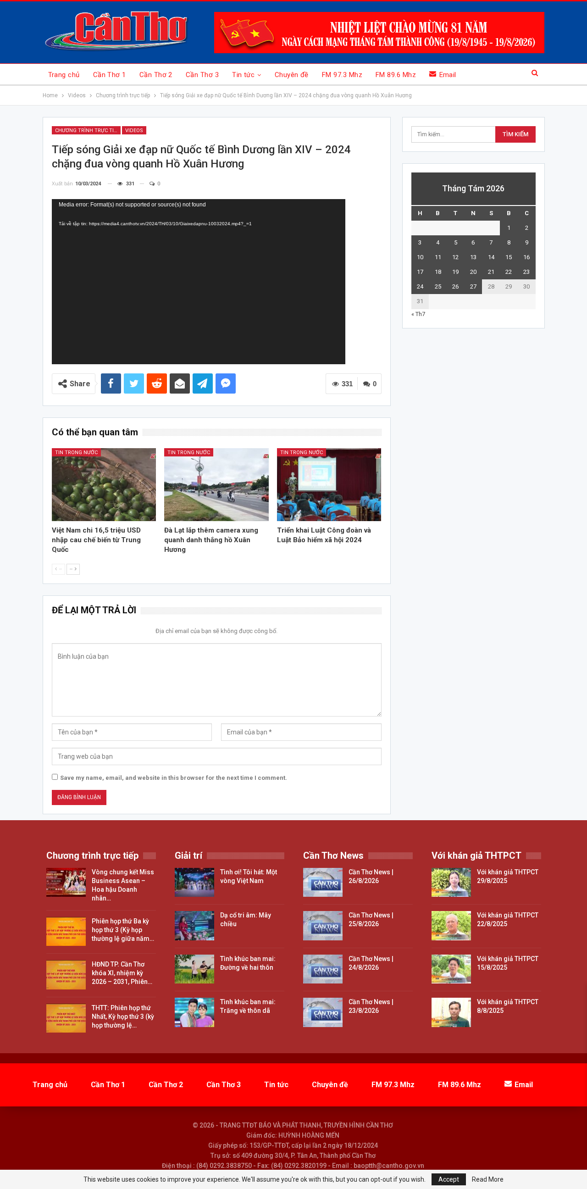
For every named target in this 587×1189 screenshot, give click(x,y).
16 (526, 257)
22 (508, 271)
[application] (198, 281)
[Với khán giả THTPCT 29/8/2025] (451, 882)
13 (473, 257)
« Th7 (418, 314)
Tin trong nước (76, 453)
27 (473, 286)
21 (491, 271)
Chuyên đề (292, 75)
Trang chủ (64, 75)
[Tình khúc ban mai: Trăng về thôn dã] (194, 1012)
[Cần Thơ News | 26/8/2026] (323, 882)
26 (455, 286)
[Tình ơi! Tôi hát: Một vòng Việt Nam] (194, 882)
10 (420, 257)
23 (526, 271)
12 (455, 257)
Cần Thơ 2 (155, 75)
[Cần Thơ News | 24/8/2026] (323, 969)
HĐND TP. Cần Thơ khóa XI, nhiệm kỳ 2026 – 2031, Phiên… (122, 973)
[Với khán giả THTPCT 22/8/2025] (451, 925)
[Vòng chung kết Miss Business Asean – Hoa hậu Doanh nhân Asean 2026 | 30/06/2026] (66, 882)
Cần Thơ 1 (109, 75)
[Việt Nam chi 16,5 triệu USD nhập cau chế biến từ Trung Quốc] (104, 484)
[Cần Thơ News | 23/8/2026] (323, 1012)
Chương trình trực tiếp (87, 130)
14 (491, 257)
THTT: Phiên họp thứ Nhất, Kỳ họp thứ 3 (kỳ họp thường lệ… (123, 1016)
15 (508, 257)
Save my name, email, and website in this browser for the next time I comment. (173, 777)
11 (438, 257)
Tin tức (243, 75)
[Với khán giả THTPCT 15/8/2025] (451, 969)
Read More (488, 1179)
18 (438, 271)
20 (473, 271)
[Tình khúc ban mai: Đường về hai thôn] (194, 969)
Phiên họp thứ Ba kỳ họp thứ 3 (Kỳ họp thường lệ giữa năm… (123, 929)
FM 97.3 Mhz (342, 75)
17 (420, 271)
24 (420, 286)
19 (455, 271)
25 (438, 286)
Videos (134, 130)
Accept (448, 1179)
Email (447, 75)
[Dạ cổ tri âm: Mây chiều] (194, 925)
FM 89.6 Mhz (396, 75)
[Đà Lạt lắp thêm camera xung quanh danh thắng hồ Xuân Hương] (216, 484)
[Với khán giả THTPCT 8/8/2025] (451, 1012)
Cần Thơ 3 (202, 75)
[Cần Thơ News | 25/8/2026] (323, 925)
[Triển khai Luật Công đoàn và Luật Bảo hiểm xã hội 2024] (329, 484)
